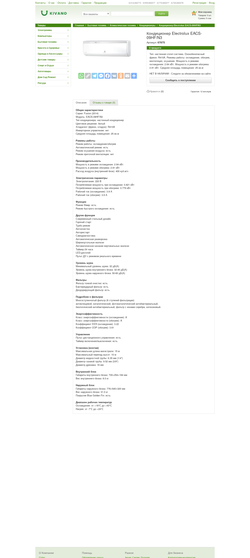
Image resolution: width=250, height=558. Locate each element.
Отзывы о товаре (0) (104, 102)
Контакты (40, 2)
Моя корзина (205, 12)
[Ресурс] (134, 76)
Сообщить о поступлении (180, 80)
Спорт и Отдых (46, 65)
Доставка (73, 2)
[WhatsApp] (81, 76)
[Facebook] (107, 76)
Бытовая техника (47, 41)
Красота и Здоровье (48, 47)
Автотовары (44, 71)
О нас (51, 2)
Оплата (61, 2)
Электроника (45, 30)
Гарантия (86, 2)
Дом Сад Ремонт (47, 77)
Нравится (155, 91)
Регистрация (199, 2)
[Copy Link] (88, 76)
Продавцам (100, 2)
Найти (161, 13)
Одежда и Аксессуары (50, 53)
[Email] (127, 76)
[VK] (114, 76)
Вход (212, 2)
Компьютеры (45, 36)
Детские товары (46, 59)
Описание (81, 102)
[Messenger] (101, 76)
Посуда (42, 83)
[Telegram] (94, 76)
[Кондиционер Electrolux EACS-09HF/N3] (107, 49)
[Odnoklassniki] (120, 76)
